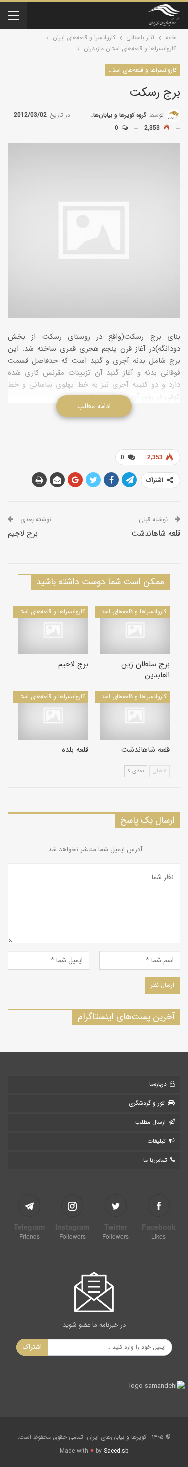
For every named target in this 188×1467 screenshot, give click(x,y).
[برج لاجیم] (53, 630)
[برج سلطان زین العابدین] (135, 630)
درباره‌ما (158, 1084)
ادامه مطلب (94, 406)
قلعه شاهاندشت (156, 533)
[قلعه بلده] (53, 715)
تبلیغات (156, 1141)
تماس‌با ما (155, 1160)
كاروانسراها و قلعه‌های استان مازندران (141, 70)
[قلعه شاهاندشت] (135, 715)
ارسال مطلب (150, 1122)
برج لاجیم (23, 533)
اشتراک (32, 1347)
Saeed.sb (116, 1451)
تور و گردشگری (147, 1103)
